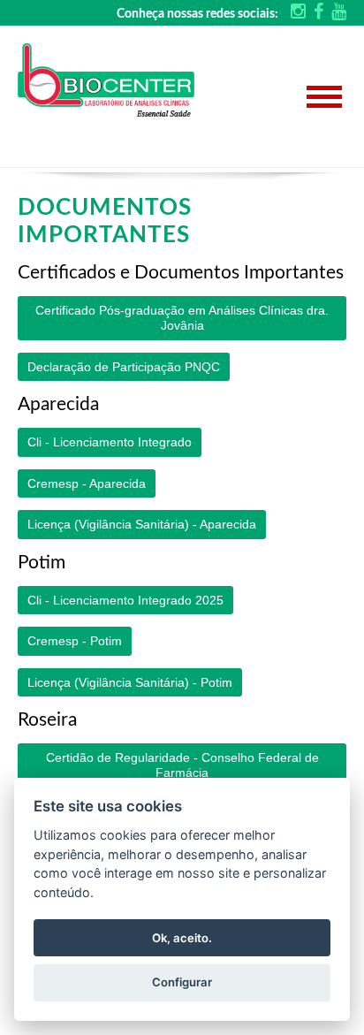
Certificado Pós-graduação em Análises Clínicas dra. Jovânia (182, 317)
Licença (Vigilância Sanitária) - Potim (129, 682)
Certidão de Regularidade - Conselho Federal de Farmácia (182, 765)
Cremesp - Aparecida (86, 483)
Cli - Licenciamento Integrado (109, 442)
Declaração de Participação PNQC (123, 367)
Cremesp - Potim (74, 641)
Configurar (182, 982)
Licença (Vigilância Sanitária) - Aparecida (141, 524)
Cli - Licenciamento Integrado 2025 (125, 600)
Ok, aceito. (182, 938)
